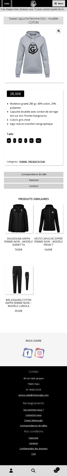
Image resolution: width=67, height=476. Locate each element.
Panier (51, 468)
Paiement (34, 180)
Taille (10, 134)
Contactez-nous (34, 415)
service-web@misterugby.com (33, 395)
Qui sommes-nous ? (33, 409)
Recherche (33, 470)
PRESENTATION (36, 161)
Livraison (33, 186)
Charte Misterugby (33, 420)
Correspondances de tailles (33, 425)
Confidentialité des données (33, 448)
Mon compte (11, 470)
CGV (33, 453)
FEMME (23, 161)
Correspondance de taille (33, 174)
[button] (58, 30)
